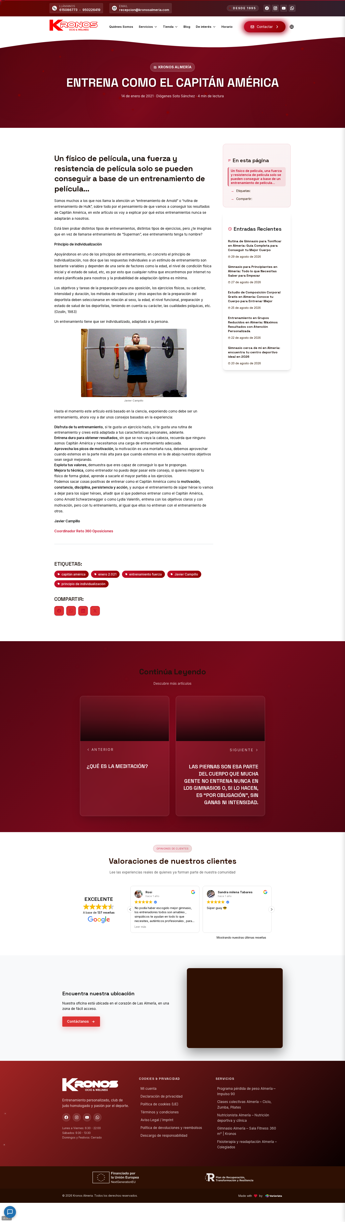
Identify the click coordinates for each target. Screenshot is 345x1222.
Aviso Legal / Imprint (157, 1120)
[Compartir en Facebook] (59, 611)
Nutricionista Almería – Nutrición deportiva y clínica (243, 1118)
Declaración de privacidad (161, 1097)
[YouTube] (283, 8)
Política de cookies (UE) (159, 1104)
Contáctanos (78, 1021)
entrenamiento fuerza (145, 574)
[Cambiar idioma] (291, 27)
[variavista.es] (273, 1195)
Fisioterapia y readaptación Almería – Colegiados (247, 1144)
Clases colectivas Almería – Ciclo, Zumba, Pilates (244, 1104)
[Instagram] (275, 8)
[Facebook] (267, 8)
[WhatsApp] (292, 8)
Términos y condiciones (160, 1112)
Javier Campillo (186, 574)
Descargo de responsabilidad (164, 1136)
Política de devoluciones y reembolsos (171, 1128)
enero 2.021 (107, 574)
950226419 (91, 10)
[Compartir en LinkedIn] (83, 611)
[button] (130, 909)
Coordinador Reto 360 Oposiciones (83, 531)
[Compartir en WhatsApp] (71, 611)
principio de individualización (83, 584)
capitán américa (73, 574)
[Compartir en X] (95, 611)
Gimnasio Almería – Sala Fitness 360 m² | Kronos (246, 1131)
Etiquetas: (241, 191)
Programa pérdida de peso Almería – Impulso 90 (246, 1091)
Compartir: (241, 199)
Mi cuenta (149, 1089)
